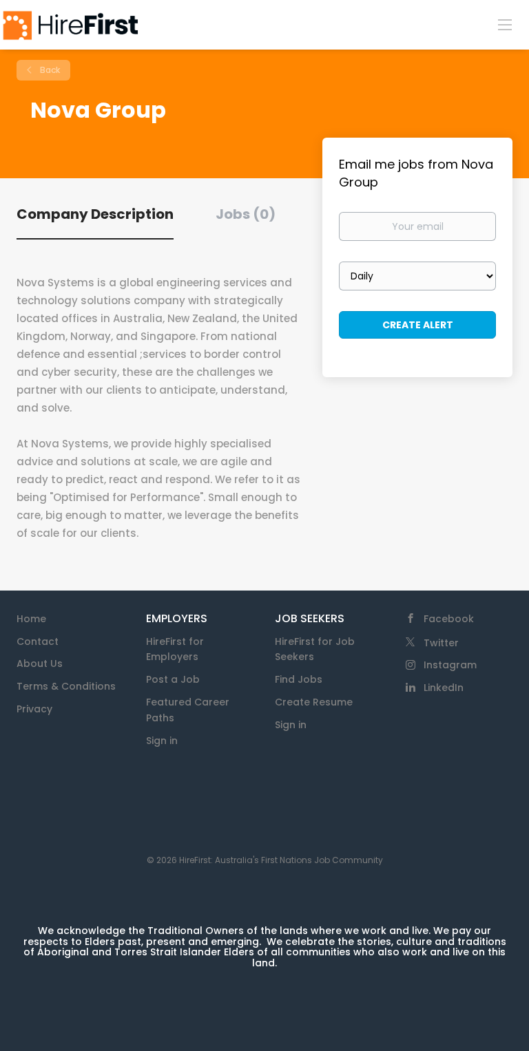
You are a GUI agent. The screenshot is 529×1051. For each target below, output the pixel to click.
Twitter (441, 643)
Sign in (162, 740)
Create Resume (314, 702)
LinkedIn (444, 687)
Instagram (450, 665)
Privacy (34, 709)
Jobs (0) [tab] (246, 214)
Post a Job (173, 679)
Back (49, 70)
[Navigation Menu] (505, 24)
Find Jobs (298, 679)
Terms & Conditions (66, 686)
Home (31, 619)
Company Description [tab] (95, 214)
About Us (40, 663)
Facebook (449, 619)
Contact (38, 641)
